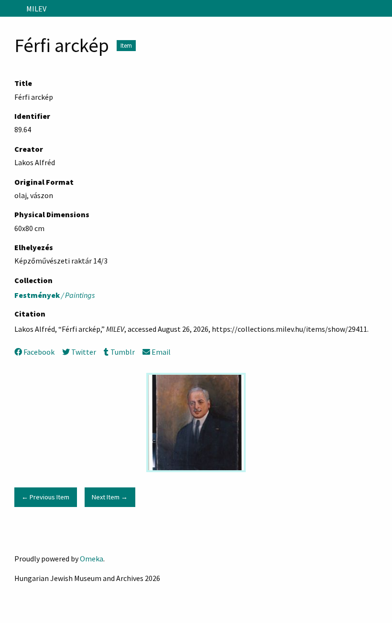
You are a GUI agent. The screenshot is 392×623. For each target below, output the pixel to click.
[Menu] (11, 8)
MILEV (36, 8)
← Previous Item (45, 497)
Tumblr (122, 352)
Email (161, 352)
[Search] (384, 8)
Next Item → (110, 497)
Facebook (38, 352)
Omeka (91, 558)
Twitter (83, 352)
